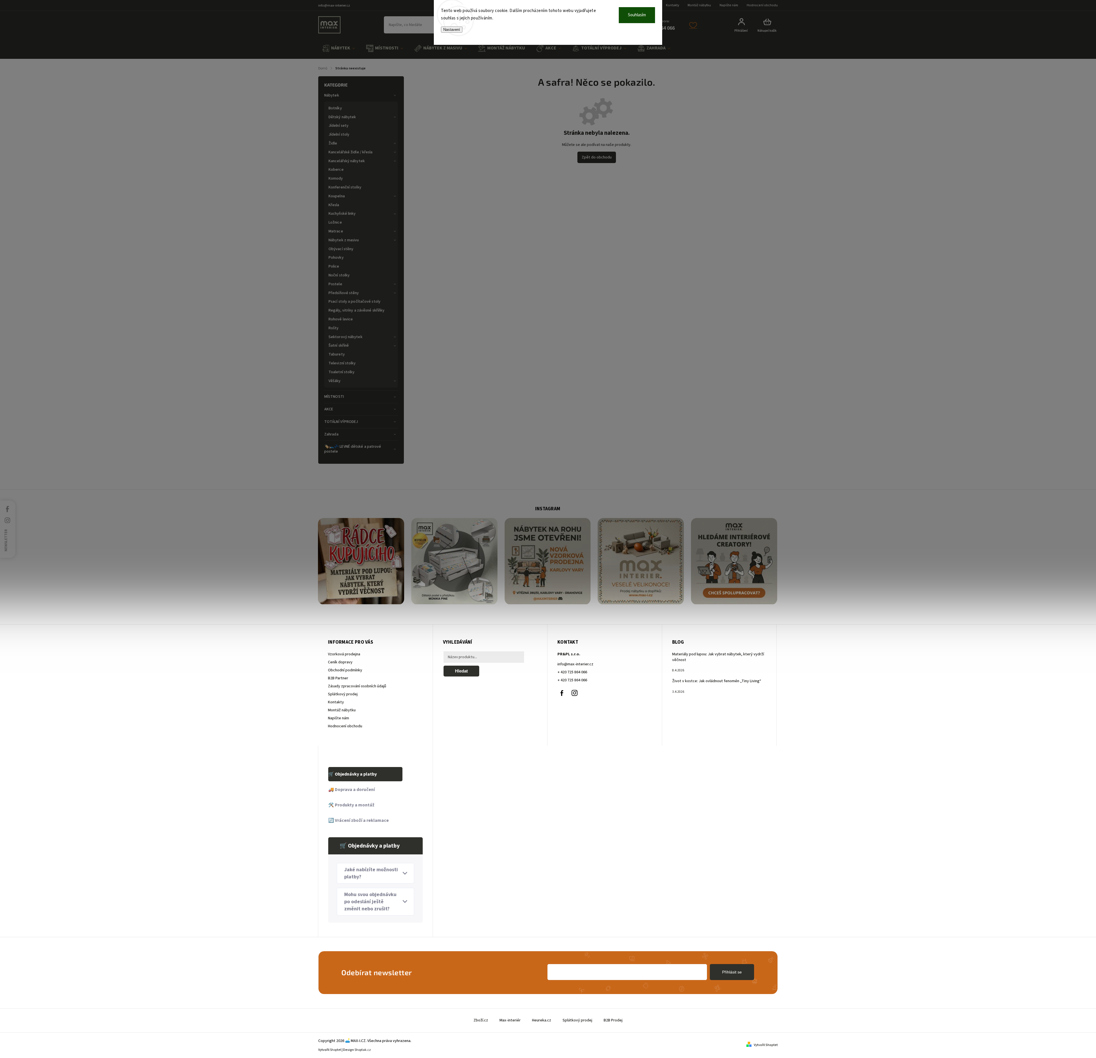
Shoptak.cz (362, 1049)
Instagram (574, 693)
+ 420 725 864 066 (572, 672)
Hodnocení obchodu (762, 5)
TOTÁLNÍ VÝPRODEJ (341, 422)
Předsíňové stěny (344, 293)
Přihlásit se (732, 972)
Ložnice (335, 222)
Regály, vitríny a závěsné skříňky (356, 310)
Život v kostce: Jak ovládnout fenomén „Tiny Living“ (716, 681)
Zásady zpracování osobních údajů (357, 686)
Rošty (334, 328)
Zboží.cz (481, 1020)
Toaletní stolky (342, 372)
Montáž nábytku (699, 5)
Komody (336, 178)
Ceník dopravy (340, 662)
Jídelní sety (338, 126)
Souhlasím (637, 15)
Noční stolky (339, 275)
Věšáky (335, 381)
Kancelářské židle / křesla (351, 152)
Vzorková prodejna (344, 654)
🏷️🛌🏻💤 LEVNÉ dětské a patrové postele (352, 449)
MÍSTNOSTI (334, 396)
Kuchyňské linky (342, 213)
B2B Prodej (613, 1020)
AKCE (328, 409)
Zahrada (331, 434)
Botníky (335, 108)
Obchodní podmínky (345, 670)
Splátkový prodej (343, 694)
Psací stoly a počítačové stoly (354, 301)
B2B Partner (338, 678)
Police (334, 266)
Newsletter (6, 540)
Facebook (561, 693)
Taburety (337, 354)
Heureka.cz (541, 1020)
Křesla (334, 205)
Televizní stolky (342, 363)
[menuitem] (338, 48)
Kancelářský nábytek (347, 161)
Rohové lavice (341, 319)
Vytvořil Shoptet (766, 1045)
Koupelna (337, 196)
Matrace (336, 231)
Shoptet (335, 1049)
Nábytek (331, 95)
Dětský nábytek (342, 117)
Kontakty (672, 5)
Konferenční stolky (345, 187)
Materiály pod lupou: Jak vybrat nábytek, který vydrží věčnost (718, 657)
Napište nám (729, 5)
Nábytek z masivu (344, 240)
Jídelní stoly (339, 134)
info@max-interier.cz (575, 664)
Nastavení (451, 29)
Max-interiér (510, 1020)
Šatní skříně (339, 345)
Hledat (461, 670)
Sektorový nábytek (345, 337)
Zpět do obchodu (597, 157)
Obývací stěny (341, 249)
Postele (335, 284)
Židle (333, 143)
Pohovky (336, 257)
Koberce (336, 169)
